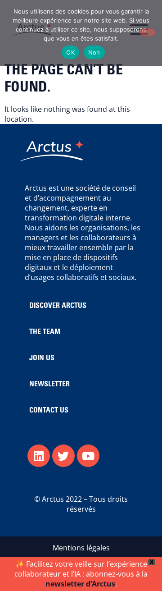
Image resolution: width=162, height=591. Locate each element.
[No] (147, 32)
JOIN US (41, 358)
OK (70, 52)
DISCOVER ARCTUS (57, 306)
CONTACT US (48, 410)
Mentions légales (81, 548)
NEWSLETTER (49, 384)
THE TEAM (44, 332)
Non (94, 52)
